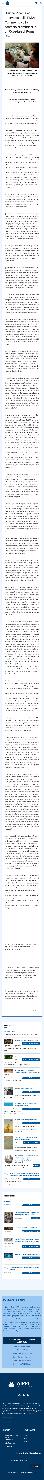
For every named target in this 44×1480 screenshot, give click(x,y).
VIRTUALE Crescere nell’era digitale (26, 1254)
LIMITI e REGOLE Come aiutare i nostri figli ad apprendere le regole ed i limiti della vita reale (21, 1241)
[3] (12, 671)
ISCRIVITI (35, 1466)
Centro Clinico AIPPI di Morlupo (22, 1360)
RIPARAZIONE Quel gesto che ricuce (26, 1040)
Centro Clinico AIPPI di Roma (22, 1357)
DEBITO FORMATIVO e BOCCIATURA (26, 1228)
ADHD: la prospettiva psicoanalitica (26, 1119)
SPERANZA (8, 1201)
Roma (25, 1438)
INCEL (17, 1056)
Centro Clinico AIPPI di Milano (22, 1346)
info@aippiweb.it (10, 1443)
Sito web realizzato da (24, 1472)
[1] (38, 135)
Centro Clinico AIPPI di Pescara (22, 1353)
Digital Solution (34, 1472)
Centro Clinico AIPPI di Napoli (22, 1364)
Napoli (25, 1441)
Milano (25, 1435)
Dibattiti (8, 36)
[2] (20, 664)
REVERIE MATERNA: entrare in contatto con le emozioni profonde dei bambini (21, 1072)
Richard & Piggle (9, 1031)
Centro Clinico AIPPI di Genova (22, 1350)
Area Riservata (6, 1422)
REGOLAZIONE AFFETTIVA (23, 1088)
